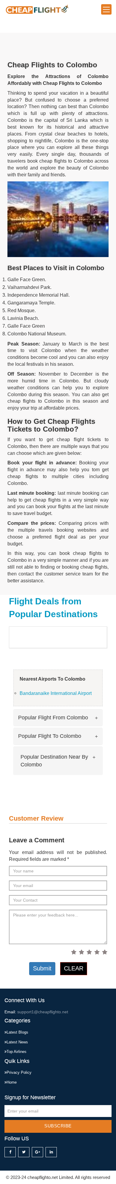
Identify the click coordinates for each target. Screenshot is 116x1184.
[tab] (58, 718)
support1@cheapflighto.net (42, 1011)
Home (12, 1082)
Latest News (17, 1042)
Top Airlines (16, 1051)
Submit (42, 968)
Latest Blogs (17, 1032)
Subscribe (58, 1125)
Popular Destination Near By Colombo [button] (54, 761)
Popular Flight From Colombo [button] (53, 718)
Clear (73, 968)
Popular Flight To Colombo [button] (49, 736)
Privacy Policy (19, 1072)
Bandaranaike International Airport (56, 693)
